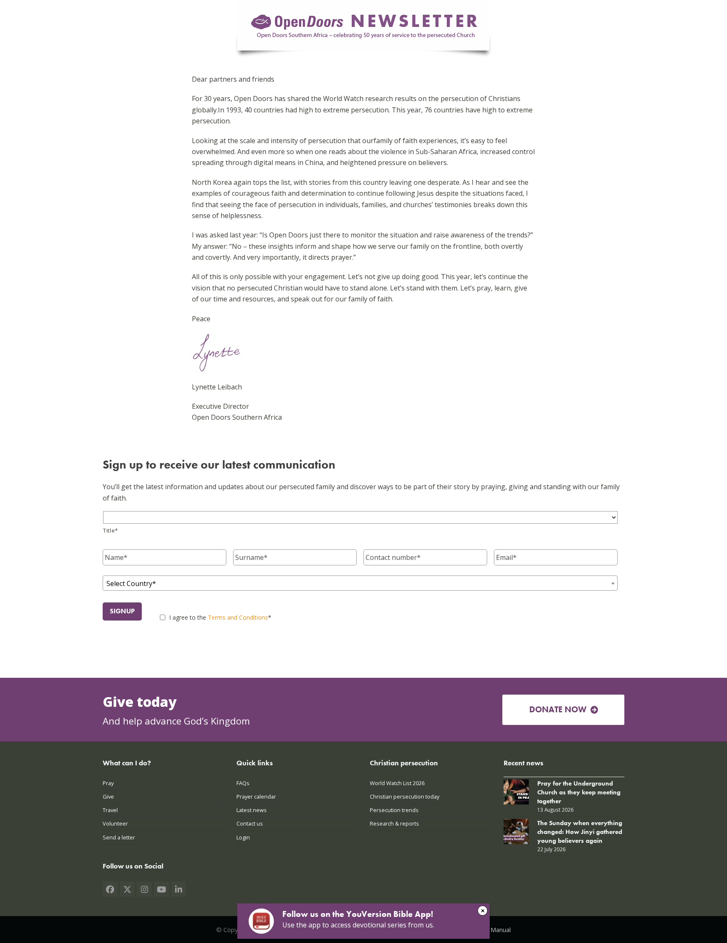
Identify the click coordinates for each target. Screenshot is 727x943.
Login (243, 837)
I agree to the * (220, 617)
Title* (110, 530)
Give (108, 796)
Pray (108, 783)
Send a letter (119, 837)
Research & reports (394, 823)
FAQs (242, 783)
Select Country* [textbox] (131, 583)
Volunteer (115, 823)
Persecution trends (394, 810)
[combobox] (360, 583)
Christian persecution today (404, 796)
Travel (110, 810)
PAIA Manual (493, 929)
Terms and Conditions (238, 617)
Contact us (249, 823)
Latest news (251, 810)
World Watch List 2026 (397, 783)
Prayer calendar (256, 796)
